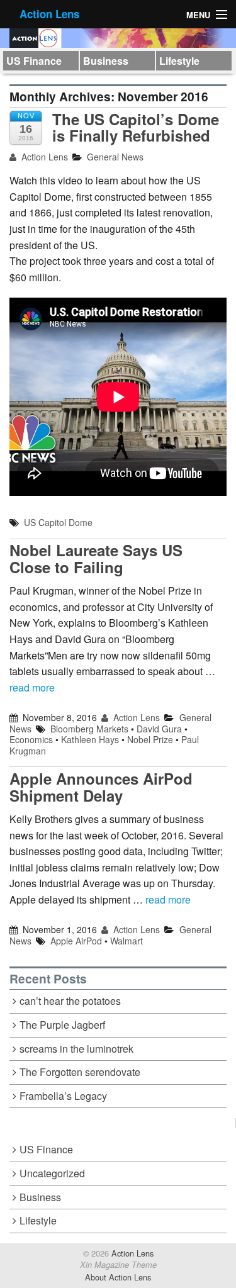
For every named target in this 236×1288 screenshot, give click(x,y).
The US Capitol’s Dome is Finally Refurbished (135, 127)
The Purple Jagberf (62, 1024)
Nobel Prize (150, 739)
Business (105, 60)
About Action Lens (118, 1277)
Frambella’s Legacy (63, 1096)
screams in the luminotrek (76, 1048)
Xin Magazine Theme (118, 1264)
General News (115, 156)
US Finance (34, 60)
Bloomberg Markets (89, 728)
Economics (31, 739)
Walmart (126, 940)
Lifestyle (179, 60)
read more (32, 687)
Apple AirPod (76, 940)
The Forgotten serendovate (80, 1072)
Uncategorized (52, 1173)
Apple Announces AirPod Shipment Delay (101, 786)
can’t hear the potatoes (70, 1001)
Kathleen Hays (90, 739)
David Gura (159, 728)
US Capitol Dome (58, 522)
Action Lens (49, 13)
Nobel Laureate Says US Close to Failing (96, 558)
